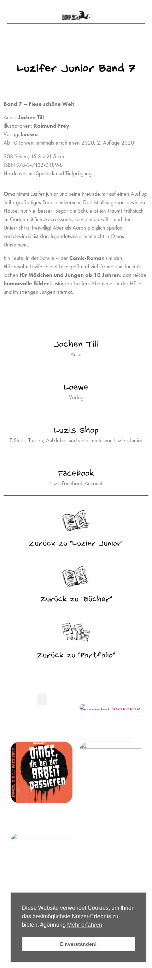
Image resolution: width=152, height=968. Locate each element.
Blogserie (42, 735)
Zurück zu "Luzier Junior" (76, 544)
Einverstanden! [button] (78, 944)
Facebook (76, 473)
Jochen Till (76, 344)
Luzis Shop (76, 430)
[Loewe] (76, 371)
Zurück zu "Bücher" (76, 599)
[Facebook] (76, 457)
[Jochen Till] (76, 328)
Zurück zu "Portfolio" (76, 655)
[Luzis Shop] (76, 414)
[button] (76, 29)
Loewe (76, 387)
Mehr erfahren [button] (84, 925)
